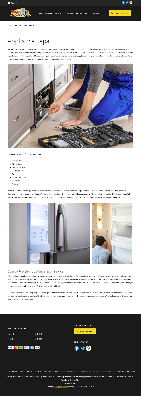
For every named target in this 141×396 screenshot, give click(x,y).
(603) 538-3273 (121, 13)
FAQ (86, 13)
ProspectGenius (61, 386)
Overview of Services (53, 13)
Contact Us (96, 13)
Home (39, 13)
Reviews (70, 13)
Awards (79, 13)
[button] (54, 13)
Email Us (14, 3)
